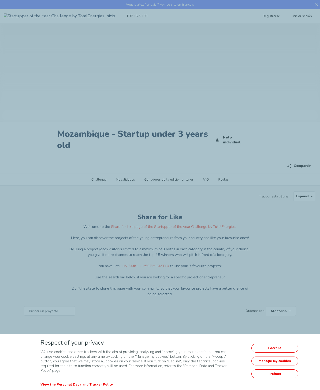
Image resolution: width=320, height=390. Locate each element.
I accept (274, 348)
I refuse (274, 374)
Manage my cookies (275, 361)
